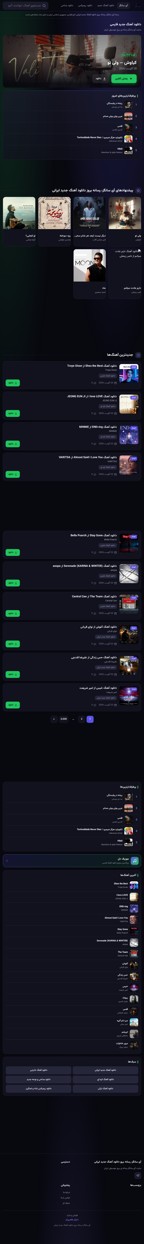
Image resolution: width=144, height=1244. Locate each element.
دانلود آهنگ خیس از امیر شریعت (98, 688)
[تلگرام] (138, 1175)
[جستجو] (44, 5)
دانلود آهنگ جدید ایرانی (106, 636)
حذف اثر (66, 1203)
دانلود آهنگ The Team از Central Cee (94, 597)
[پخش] (135, 223)
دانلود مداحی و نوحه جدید (38, 1079)
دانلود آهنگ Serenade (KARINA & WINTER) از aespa (85, 566)
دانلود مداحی (67, 6)
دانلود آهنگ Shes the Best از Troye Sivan (92, 366)
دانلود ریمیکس (85, 6)
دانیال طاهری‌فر (72, 1219)
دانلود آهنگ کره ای (107, 406)
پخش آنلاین (121, 79)
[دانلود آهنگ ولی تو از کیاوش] (72, 61)
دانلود (98, 79)
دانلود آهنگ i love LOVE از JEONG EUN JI (92, 396)
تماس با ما (65, 1198)
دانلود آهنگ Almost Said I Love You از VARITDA (88, 457)
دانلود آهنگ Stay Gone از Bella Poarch (94, 535)
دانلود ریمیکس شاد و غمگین (38, 1088)
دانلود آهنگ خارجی (107, 375)
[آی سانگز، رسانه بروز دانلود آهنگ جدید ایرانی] (138, 5)
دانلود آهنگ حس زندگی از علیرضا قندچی (94, 657)
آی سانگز (123, 6)
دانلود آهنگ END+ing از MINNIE (98, 427)
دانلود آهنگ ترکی (105, 1088)
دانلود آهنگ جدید (105, 6)
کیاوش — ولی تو (122, 62)
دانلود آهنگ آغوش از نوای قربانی (98, 627)
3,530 (64, 719)
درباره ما (66, 1192)
